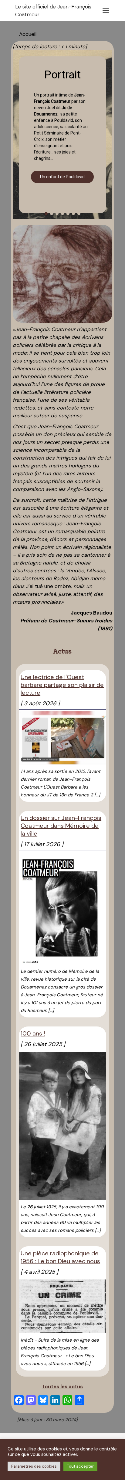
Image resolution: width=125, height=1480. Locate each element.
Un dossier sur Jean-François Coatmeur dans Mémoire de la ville (61, 825)
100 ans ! (33, 1033)
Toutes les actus (62, 1386)
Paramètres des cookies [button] (34, 1466)
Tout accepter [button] (80, 1466)
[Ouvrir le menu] (106, 11)
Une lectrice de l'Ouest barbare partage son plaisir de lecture (62, 685)
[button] (46, 213)
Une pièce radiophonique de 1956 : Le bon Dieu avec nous (60, 1257)
